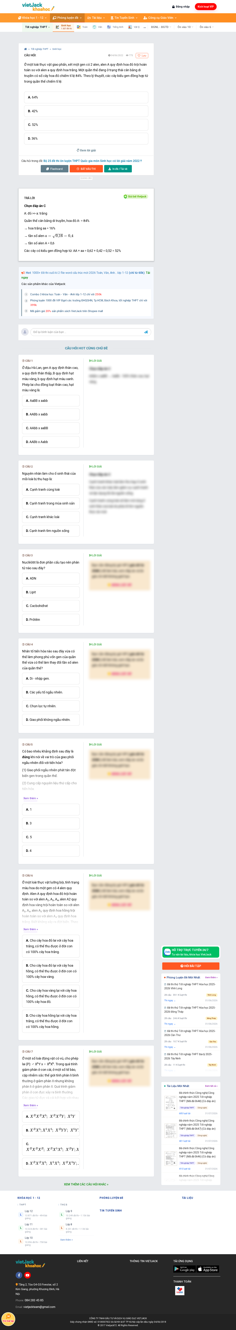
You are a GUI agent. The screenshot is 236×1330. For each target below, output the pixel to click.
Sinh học (56, 49)
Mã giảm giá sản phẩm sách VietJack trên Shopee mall (66, 311)
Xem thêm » (30, 798)
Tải (119, 168)
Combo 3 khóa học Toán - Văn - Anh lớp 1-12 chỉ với (66, 294)
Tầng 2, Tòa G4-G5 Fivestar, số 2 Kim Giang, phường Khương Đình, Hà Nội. (37, 1289)
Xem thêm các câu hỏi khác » (86, 1184)
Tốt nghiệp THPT (40, 49)
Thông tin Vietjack (144, 1261)
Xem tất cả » (211, 1086)
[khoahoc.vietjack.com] (38, 7)
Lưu (143, 55)
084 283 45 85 (34, 1300)
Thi (88, 168)
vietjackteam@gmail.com (39, 1307)
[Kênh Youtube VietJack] (27, 1275)
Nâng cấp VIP (121, 585)
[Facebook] (19, 1275)
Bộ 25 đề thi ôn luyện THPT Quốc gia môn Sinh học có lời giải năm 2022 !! (93, 161)
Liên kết (83, 1261)
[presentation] (59, 236)
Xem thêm (65, 1239)
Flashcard (56, 168)
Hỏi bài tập (192, 966)
